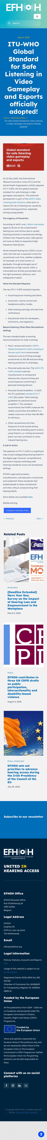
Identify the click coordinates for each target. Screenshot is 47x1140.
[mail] (26, 1085)
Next (39, 518)
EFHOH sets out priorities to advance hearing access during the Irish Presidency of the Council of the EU (23, 774)
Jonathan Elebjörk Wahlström (26, 1112)
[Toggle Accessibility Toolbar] (41, 1134)
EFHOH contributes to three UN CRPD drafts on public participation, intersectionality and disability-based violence (23, 687)
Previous (10, 518)
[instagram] (13, 1085)
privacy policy (10, 972)
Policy (26, 510)
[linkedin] (19, 1085)
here (6, 963)
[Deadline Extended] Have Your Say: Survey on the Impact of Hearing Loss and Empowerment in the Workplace (23, 600)
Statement (19, 761)
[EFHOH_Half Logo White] (23, 4)
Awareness (19, 510)
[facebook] (6, 1085)
